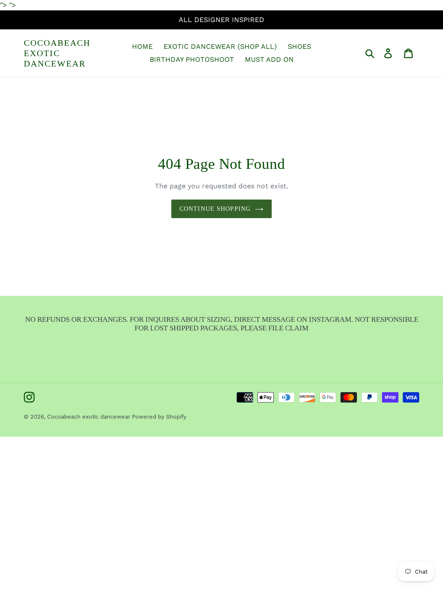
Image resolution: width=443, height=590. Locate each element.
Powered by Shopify (159, 416)
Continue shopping (215, 209)
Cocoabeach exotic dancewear (57, 53)
